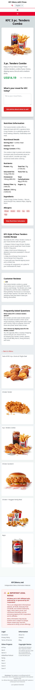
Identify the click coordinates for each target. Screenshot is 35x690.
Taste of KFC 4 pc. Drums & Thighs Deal (14, 356)
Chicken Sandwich (8, 464)
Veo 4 (3, 650)
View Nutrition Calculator (15, 221)
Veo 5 (3, 660)
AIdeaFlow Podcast (7, 655)
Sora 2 (3, 663)
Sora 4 (3, 666)
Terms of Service (6, 640)
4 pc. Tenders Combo (8, 428)
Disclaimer (4, 635)
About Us (21, 635)
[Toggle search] (12, 5)
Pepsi (4, 535)
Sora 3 (3, 668)
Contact (21, 637)
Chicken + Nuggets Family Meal (12, 499)
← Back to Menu (7, 351)
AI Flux (3, 647)
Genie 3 (3, 653)
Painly (3, 658)
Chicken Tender (7, 392)
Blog (20, 640)
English (19, 5)
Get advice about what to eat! (17, 109)
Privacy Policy (5, 637)
